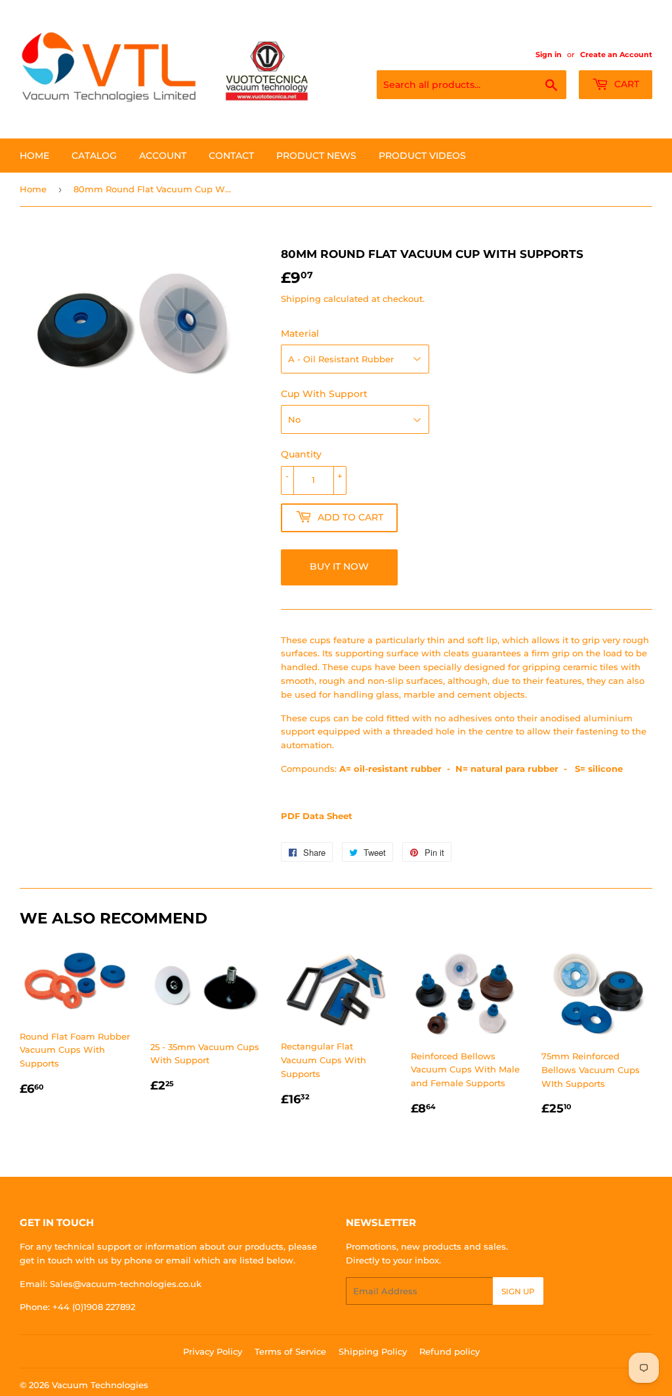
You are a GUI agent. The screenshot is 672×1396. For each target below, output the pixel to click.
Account (162, 155)
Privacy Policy (212, 1351)
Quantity (301, 454)
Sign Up (518, 1291)
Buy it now (339, 566)
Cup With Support (324, 394)
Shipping (301, 298)
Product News (316, 155)
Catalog (94, 155)
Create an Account (616, 54)
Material (300, 333)
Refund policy (449, 1351)
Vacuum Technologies (100, 1385)
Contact (231, 155)
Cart (625, 84)
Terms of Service (290, 1351)
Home (34, 155)
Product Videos (422, 155)
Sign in (549, 54)
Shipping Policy (373, 1351)
